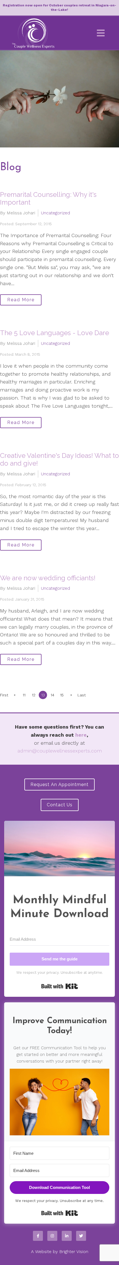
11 (24, 695)
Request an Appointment (59, 784)
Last (81, 695)
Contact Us (60, 804)
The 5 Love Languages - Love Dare (54, 333)
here (81, 735)
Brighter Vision (73, 1251)
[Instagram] (52, 1236)
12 (33, 695)
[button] (59, 1102)
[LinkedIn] (67, 1236)
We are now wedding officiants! (47, 578)
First (4, 695)
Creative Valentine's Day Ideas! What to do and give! (59, 459)
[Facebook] (38, 1236)
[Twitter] (81, 1236)
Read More (21, 299)
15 (62, 695)
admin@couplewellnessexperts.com (59, 751)
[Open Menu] (101, 33)
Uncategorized (55, 212)
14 (52, 695)
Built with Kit (59, 986)
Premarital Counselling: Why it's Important (48, 198)
